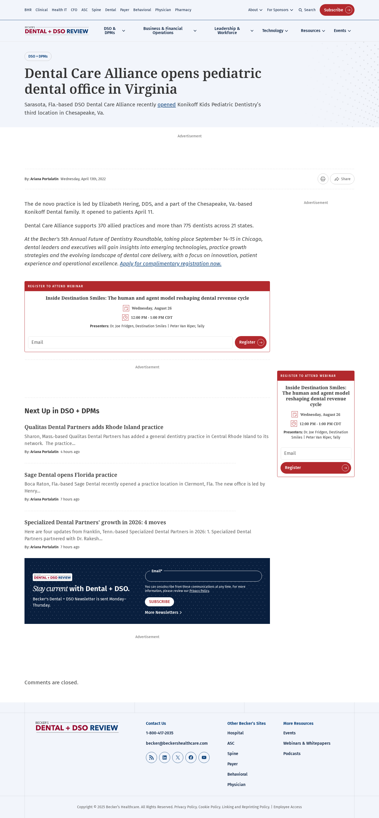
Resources (310, 30)
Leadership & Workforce (227, 30)
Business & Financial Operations (163, 30)
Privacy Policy (199, 591)
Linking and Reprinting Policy (245, 807)
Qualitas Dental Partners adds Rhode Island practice (93, 427)
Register (247, 342)
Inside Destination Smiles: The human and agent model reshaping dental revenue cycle (147, 298)
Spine (96, 10)
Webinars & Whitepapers (307, 743)
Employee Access (288, 807)
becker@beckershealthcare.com (177, 743)
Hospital (235, 732)
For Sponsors (278, 10)
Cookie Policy (209, 807)
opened (167, 104)
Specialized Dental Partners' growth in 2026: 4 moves (95, 522)
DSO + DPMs (38, 56)
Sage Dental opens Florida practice (70, 474)
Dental (110, 10)
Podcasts (292, 753)
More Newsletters (161, 612)
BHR (27, 10)
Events (340, 30)
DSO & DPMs (110, 30)
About (253, 10)
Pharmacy (183, 10)
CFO (74, 10)
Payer (124, 10)
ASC (84, 10)
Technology (272, 30)
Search (310, 10)
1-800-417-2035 (159, 732)
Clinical (42, 10)
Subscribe (333, 9)
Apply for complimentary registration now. (170, 263)
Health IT (59, 10)
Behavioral (142, 10)
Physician (163, 10)
